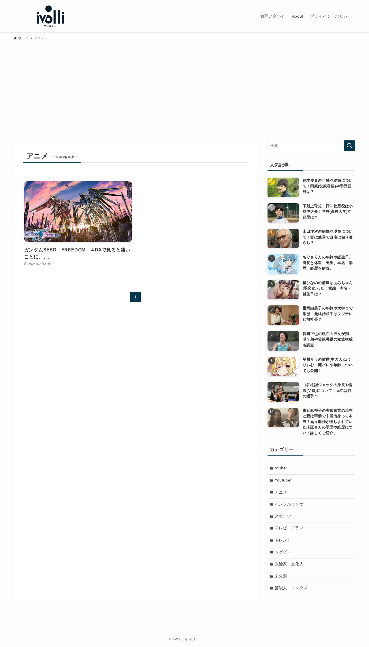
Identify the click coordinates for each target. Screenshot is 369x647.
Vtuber (281, 468)
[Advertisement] (184, 87)
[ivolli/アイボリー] (49, 16)
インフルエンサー (291, 504)
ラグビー (283, 552)
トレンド (283, 540)
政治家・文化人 (289, 564)
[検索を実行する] (349, 145)
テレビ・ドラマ (289, 528)
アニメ (281, 492)
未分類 (281, 576)
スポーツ (283, 516)
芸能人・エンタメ (291, 588)
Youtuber (283, 480)
